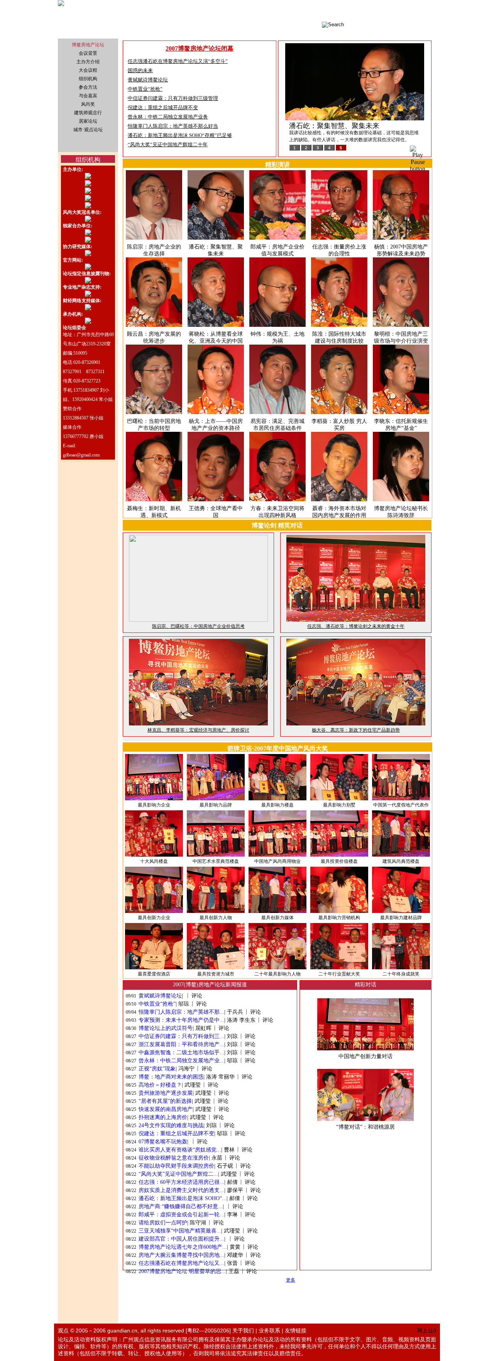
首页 (382, 9)
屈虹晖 (203, 1028)
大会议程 (88, 70)
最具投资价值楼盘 (339, 861)
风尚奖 (88, 104)
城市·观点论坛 (404, 9)
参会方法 (88, 87)
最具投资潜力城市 (215, 974)
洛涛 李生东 (241, 1020)
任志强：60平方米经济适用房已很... (181, 1182)
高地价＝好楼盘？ (160, 1085)
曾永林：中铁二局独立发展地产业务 (168, 117)
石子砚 (225, 1166)
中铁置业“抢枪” (145, 89)
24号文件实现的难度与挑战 (171, 1125)
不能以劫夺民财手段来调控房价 (176, 1166)
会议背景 (88, 53)
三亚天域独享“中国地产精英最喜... (180, 1231)
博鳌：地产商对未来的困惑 (171, 1077)
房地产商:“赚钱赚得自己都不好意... (181, 1206)
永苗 (216, 1158)
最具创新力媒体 (277, 917)
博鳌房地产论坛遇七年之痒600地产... (183, 1247)
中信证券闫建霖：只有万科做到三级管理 (173, 98)
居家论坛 (88, 121)
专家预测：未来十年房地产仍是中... (181, 1020)
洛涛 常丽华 (220, 1077)
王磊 (233, 1271)
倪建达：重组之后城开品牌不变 (163, 107)
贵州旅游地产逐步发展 (166, 1093)
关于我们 (243, 1330)
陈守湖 (198, 1223)
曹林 (229, 1150)
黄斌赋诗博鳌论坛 (148, 80)
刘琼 (232, 1036)
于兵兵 (235, 1012)
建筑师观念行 (88, 112)
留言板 (429, 9)
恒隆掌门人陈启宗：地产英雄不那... (181, 1012)
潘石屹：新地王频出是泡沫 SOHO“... (183, 1198)
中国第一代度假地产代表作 (401, 805)
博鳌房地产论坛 (88, 44)
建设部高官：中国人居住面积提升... (181, 1239)
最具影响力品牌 (216, 805)
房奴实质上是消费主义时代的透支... (181, 1190)
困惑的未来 (140, 70)
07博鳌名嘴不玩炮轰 (163, 1142)
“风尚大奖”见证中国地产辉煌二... (178, 1174)
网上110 (426, 1330)
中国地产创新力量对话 (365, 1056)
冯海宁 (186, 1069)
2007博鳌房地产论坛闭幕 (199, 48)
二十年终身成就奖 (401, 974)
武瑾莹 (192, 1085)
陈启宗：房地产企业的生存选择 (337, 126)
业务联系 (269, 1330)
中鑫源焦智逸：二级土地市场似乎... (181, 1052)
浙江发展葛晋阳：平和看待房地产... (181, 1044)
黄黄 (235, 1247)
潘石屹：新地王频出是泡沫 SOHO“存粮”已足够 (180, 135)
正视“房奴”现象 (157, 1069)
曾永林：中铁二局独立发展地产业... (181, 1060)
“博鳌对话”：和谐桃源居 (365, 1127)
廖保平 (235, 1190)
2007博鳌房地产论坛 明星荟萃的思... (182, 1271)
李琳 (232, 1214)
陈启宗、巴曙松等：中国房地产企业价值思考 (198, 626)
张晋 (232, 1263)
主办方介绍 (88, 61)
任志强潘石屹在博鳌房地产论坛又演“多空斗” (178, 61)
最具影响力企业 (154, 805)
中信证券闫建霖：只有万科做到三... (181, 1036)
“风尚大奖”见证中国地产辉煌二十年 (168, 144)
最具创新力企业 (154, 917)
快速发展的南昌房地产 (166, 1109)
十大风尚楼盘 (154, 861)
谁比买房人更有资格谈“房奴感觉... (180, 1150)
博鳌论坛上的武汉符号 (166, 1028)
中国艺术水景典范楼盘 (216, 861)
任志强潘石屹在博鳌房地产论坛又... (181, 1263)
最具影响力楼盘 (277, 805)
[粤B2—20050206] (208, 1330)
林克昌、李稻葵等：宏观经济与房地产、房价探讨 (198, 730)
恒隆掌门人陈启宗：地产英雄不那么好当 (173, 126)
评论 (196, 996)
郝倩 (232, 1182)
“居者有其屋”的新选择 (165, 1101)
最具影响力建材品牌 (401, 917)
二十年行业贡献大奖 (339, 974)
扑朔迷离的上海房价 (163, 1117)
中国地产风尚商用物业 (277, 861)
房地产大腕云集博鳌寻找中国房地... (181, 1255)
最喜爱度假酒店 (154, 974)
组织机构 (88, 78)
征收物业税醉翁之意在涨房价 (174, 1158)
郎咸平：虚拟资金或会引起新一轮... (181, 1214)
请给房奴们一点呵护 (163, 1223)
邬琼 (183, 1004)
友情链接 (295, 1330)
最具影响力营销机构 (339, 917)
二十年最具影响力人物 (277, 974)
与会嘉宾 (88, 95)
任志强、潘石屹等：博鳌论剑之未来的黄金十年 (355, 626)
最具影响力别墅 (339, 805)
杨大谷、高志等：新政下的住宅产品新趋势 (356, 730)
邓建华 (235, 1255)
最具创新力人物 (216, 917)
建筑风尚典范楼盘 (401, 861)
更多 (290, 1280)
